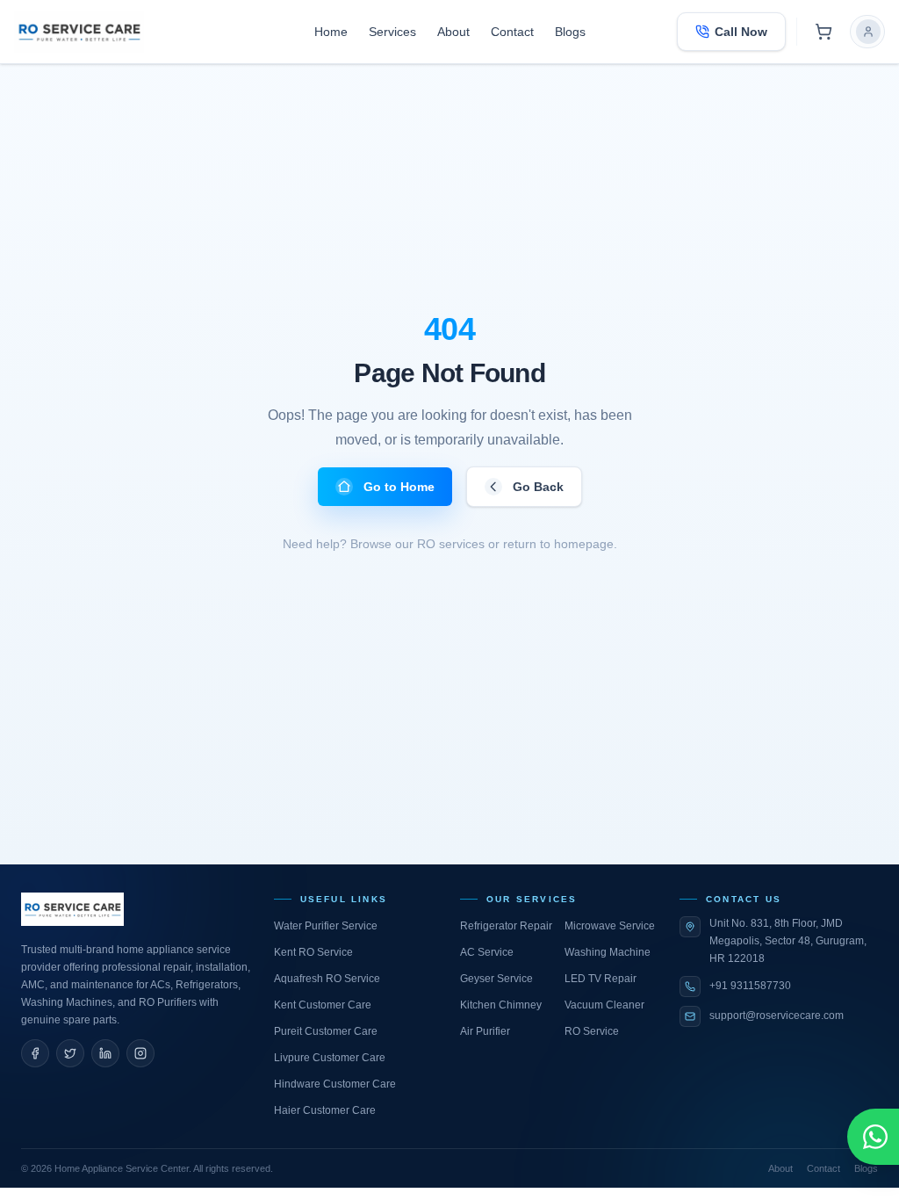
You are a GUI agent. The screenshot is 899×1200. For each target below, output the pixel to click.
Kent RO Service (313, 952)
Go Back (538, 487)
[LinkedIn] (105, 1053)
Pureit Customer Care (326, 1031)
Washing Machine (608, 952)
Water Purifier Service (326, 926)
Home (331, 32)
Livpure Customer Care (329, 1057)
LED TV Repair (600, 978)
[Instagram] (140, 1053)
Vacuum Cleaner (604, 1005)
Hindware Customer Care (335, 1084)
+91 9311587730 (750, 985)
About (453, 32)
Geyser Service (496, 978)
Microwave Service (610, 926)
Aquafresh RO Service (327, 978)
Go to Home (399, 487)
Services (392, 32)
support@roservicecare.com (776, 1015)
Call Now (741, 32)
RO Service (592, 1031)
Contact (512, 32)
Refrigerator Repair (506, 926)
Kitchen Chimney (501, 1005)
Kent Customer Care (322, 1005)
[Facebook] (35, 1053)
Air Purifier (485, 1031)
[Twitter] (70, 1053)
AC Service (487, 952)
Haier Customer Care (325, 1110)
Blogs (570, 32)
